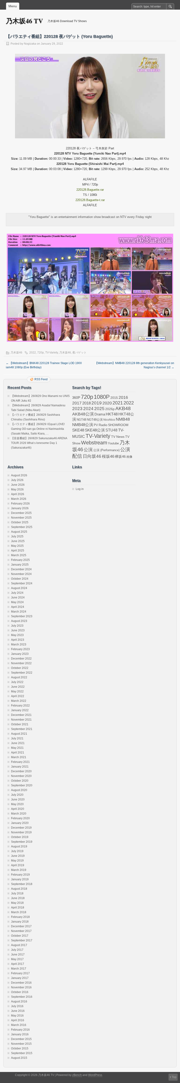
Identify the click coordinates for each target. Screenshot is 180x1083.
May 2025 (17, 545)
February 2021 (20, 762)
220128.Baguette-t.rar (90, 200)
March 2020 (18, 813)
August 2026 (19, 475)
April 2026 (17, 494)
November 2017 (21, 931)
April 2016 (17, 1020)
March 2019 (18, 870)
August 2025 (19, 531)
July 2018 (17, 893)
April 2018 (17, 907)
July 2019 (17, 851)
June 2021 (18, 743)
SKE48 (78, 430)
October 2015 (19, 1048)
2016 (123, 397)
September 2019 (21, 841)
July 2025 (17, 536)
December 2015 (21, 1039)
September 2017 (21, 940)
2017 (77, 402)
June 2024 (18, 597)
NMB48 (123, 419)
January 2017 (20, 978)
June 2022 (18, 686)
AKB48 (123, 408)
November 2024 (21, 574)
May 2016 (17, 1015)
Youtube (113, 443)
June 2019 (18, 856)
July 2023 (17, 625)
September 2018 (21, 884)
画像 (129, 456)
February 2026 (20, 503)
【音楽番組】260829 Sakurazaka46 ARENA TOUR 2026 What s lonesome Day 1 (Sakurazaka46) (39, 443)
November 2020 (21, 776)
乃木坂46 (16, 352)
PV (96, 425)
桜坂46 (108, 456)
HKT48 (112, 414)
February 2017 (20, 973)
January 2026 (20, 508)
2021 (117, 402)
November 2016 (21, 987)
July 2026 (17, 480)
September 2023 (21, 616)
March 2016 (18, 1025)
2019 (96, 402)
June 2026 (18, 484)
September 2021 (21, 729)
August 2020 (19, 790)
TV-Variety (51, 352)
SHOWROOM (118, 425)
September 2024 (21, 583)
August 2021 (19, 733)
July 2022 (17, 682)
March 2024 (18, 611)
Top (174, 1077)
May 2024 (17, 602)
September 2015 (21, 1053)
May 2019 (17, 860)
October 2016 (19, 992)
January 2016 (20, 1034)
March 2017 (18, 968)
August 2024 (19, 588)
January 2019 (20, 879)
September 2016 (21, 996)
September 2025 (21, 527)
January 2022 (20, 710)
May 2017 (17, 959)
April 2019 (17, 865)
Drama (99, 414)
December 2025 (21, 513)
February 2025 (20, 560)
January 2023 (20, 654)
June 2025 (18, 541)
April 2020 (17, 809)
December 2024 (21, 569)
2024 (88, 408)
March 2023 (18, 644)
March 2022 (18, 701)
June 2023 (18, 630)
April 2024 (17, 607)
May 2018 (17, 902)
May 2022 (17, 691)
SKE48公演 (95, 430)
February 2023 (20, 649)
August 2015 (19, 1058)
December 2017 (21, 926)
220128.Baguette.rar (90, 189)
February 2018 (20, 917)
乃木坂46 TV (24, 21)
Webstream (94, 443)
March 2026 (18, 499)
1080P (102, 397)
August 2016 (19, 1001)
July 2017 (17, 949)
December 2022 (21, 658)
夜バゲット (79, 352)
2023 (77, 408)
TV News (117, 437)
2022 (32, 352)
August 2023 (19, 621)
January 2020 (20, 823)
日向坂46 (92, 456)
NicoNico (109, 419)
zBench (77, 1075)
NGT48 (81, 419)
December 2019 (21, 827)
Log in (80, 489)
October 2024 (19, 578)
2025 (99, 408)
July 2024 (17, 592)
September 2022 (21, 672)
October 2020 (19, 780)
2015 (114, 398)
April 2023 (17, 639)
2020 (107, 403)
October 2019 (19, 837)
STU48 (111, 430)
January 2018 (20, 921)
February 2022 (20, 705)
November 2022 (21, 663)
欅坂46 (120, 456)
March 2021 (18, 757)
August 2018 (19, 888)
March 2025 (18, 555)
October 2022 (19, 668)
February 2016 (20, 1029)
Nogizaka (30, 43)
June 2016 (18, 1011)
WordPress (95, 1075)
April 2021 (17, 752)
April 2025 (17, 550)
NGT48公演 (95, 419)
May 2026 (17, 489)
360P (76, 398)
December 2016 (21, 982)
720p (40, 352)
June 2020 (18, 799)
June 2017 (18, 954)
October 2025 (19, 522)
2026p (110, 409)
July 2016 (17, 1006)
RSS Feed (41, 379)
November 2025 (21, 517)
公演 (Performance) (106, 450)
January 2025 (20, 564)
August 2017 (19, 945)
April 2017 (17, 964)
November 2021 (21, 719)
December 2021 (21, 715)
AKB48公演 (83, 414)
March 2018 (18, 912)
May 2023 (17, 635)
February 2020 (20, 818)
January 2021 (20, 766)
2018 (86, 403)
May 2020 (17, 804)
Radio (103, 425)
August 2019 (19, 846)
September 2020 (21, 785)
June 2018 (18, 898)
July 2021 (17, 738)
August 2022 (19, 677)
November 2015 (21, 1043)
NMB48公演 (82, 425)
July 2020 (17, 794)
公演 (88, 449)
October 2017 (19, 935)
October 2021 (19, 724)
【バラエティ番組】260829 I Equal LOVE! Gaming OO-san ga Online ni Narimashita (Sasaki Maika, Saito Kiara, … (38, 429)
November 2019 (21, 832)
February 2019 (20, 874)
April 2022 (17, 696)
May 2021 (17, 747)
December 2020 (21, 771)
